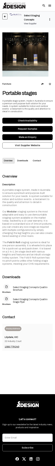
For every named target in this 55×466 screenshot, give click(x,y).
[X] (24, 459)
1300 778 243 (12, 346)
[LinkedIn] (31, 459)
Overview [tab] (8, 161)
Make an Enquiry (27, 137)
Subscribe (27, 447)
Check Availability (27, 120)
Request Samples (27, 129)
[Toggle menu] (50, 6)
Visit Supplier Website (27, 145)
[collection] (50, 84)
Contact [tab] (37, 161)
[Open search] (44, 6)
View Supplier (30, 24)
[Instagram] (38, 459)
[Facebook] (17, 459)
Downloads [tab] (22, 161)
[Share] (42, 84)
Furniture (6, 84)
